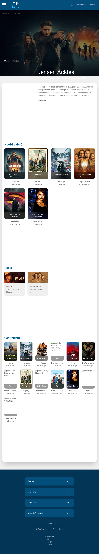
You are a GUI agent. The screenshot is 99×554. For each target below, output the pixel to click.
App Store (42, 529)
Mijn (15, 4)
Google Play (59, 529)
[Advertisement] (49, 37)
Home (4, 13)
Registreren (81, 5)
